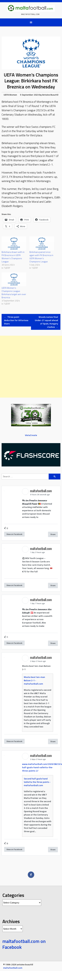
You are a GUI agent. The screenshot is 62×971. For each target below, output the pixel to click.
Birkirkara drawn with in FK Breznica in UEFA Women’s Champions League (13, 256)
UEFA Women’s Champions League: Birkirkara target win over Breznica (14, 292)
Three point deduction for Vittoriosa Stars (16, 320)
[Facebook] (31, 874)
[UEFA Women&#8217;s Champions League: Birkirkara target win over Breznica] (14, 279)
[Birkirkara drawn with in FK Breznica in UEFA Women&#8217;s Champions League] (14, 243)
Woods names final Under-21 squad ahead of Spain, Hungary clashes (46, 322)
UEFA (6, 94)
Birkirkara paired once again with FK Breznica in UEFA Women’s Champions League (41, 256)
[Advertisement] (31, 367)
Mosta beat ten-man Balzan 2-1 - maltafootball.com (34, 680)
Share (52, 534)
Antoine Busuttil (50, 94)
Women (13, 94)
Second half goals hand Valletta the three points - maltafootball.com (37, 782)
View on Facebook (14, 534)
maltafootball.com (30, 14)
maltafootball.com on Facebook (24, 944)
